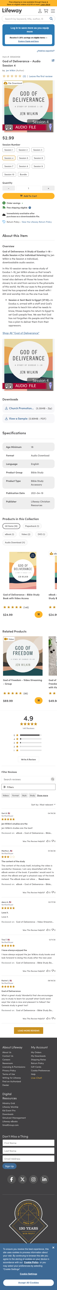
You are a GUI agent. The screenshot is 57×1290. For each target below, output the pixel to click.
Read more (44, 878)
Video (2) (26, 534)
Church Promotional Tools (22, 408)
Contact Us (7, 1055)
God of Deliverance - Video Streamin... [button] (35, 922)
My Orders (36, 1052)
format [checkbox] (15, 795)
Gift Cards (36, 1066)
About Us (6, 1052)
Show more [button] (42, 795)
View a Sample (18, 418)
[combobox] (28, 18)
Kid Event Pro (9, 1110)
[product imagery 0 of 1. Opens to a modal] (28, 106)
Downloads (7, 1114)
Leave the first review (40, 76)
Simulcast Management (14, 1117)
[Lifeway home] (12, 11)
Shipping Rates (38, 1059)
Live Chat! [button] (36, 1077)
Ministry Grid (8, 1103)
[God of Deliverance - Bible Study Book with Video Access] (23, 570)
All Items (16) (11, 525)
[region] (28, 736)
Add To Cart (30, 195)
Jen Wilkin (10, 70)
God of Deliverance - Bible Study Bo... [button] (34, 963)
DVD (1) (41, 534)
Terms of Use (8, 1074)
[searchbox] (26, 779)
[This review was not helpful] (53, 841)
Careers (6, 1059)
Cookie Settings (28, 1273)
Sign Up (9, 1166)
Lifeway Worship (10, 1106)
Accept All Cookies (28, 1282)
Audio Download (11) (15, 542)
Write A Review (28, 759)
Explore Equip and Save (28, 41)
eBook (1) (9, 534)
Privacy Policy (9, 1070)
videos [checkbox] (6, 795)
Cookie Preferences (40, 1070)
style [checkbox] (24, 795)
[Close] (53, 1247)
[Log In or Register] (40, 11)
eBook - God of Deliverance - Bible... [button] (34, 833)
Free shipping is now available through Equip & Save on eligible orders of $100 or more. (28, 3)
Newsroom (7, 1063)
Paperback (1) (32, 525)
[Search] (50, 18)
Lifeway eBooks (10, 1121)
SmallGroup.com (10, 1124)
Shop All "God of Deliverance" (21, 333)
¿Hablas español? (46, 50)
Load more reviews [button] (28, 1030)
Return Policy (37, 1063)
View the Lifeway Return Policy (37, 221)
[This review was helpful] (47, 841)
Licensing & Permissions (13, 1066)
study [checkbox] (32, 795)
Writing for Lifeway (11, 1077)
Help (33, 1074)
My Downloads (38, 1055)
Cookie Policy (31, 1262)
